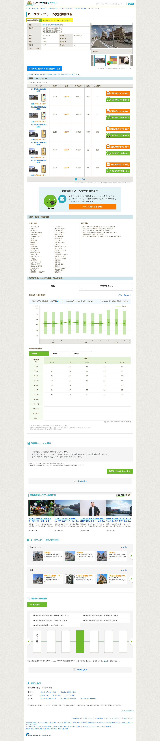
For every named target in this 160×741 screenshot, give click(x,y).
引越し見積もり (64, 726)
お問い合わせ (128, 718)
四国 (55, 728)
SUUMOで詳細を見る (118, 99)
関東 (36, 728)
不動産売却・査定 (47, 726)
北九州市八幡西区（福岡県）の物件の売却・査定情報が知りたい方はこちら (53, 74)
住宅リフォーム (36, 726)
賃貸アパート (68, 722)
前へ (29, 641)
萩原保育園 (44, 695)
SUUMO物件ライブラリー (57, 8)
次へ (131, 641)
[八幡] (51, 641)
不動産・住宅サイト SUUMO (36, 8)
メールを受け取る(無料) (92, 207)
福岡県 (70, 8)
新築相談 (56, 726)
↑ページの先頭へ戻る (128, 710)
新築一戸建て (114, 722)
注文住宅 (28, 726)
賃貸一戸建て (76, 722)
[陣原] (80, 641)
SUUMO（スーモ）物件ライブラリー (42, 3)
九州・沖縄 (65, 728)
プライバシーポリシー (113, 718)
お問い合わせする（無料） (118, 93)
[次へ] (131, 555)
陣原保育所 (57, 695)
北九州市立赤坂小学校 (48, 698)
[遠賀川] (123, 641)
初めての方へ (77, 718)
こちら (106, 661)
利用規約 (100, 718)
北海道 (28, 728)
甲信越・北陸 (42, 728)
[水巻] (108, 641)
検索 (131, 4)
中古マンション (104, 722)
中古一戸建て (123, 722)
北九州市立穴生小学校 (88, 698)
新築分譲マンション (93, 722)
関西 (52, 728)
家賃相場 (84, 722)
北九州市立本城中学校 (48, 692)
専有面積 (34, 353)
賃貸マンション (58, 722)
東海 (48, 728)
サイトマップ (89, 718)
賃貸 (66, 20)
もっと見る (123, 547)
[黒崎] (66, 641)
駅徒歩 (76, 353)
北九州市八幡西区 (80, 8)
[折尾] (94, 641)
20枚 (32, 103)
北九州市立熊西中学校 (68, 692)
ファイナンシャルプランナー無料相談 (100, 726)
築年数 (55, 353)
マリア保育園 (69, 695)
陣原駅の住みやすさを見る (119, 471)
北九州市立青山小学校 (68, 698)
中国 (59, 728)
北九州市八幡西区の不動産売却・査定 (45, 69)
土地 (129, 722)
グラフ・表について (124, 295)
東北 (32, 728)
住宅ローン (73, 726)
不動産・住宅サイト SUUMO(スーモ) (37, 722)
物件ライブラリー (83, 726)
